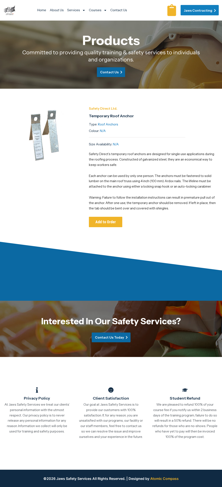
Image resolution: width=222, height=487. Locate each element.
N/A (103, 131)
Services (73, 10)
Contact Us (118, 10)
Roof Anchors (108, 124)
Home (41, 10)
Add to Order (105, 222)
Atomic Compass (164, 478)
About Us (57, 10)
